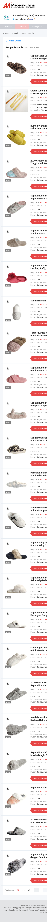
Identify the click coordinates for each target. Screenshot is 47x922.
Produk (23, 26)
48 (29, 890)
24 (18, 890)
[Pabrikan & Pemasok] (19, 5)
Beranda (8, 26)
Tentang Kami (36, 26)
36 (23, 890)
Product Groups (14, 40)
